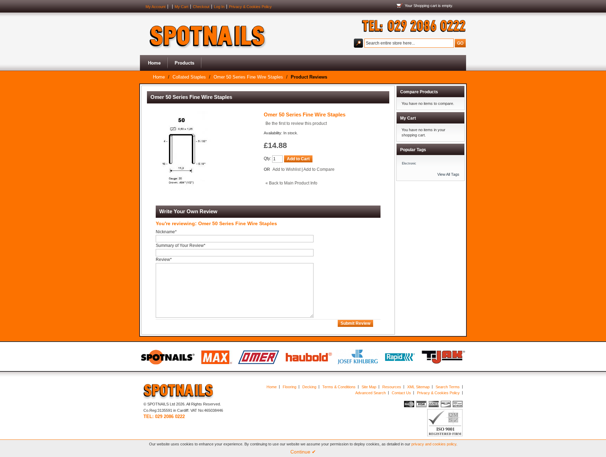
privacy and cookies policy (433, 444)
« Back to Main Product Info (291, 183)
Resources (391, 387)
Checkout (201, 7)
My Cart (181, 7)
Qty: (267, 158)
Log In (219, 7)
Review (164, 259)
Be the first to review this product (296, 123)
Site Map (369, 387)
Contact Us (401, 393)
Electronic (409, 163)
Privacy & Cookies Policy (250, 7)
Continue (303, 452)
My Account (156, 7)
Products (184, 63)
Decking (309, 387)
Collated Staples (189, 77)
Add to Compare (319, 169)
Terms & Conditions (339, 387)
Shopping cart (425, 6)
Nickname (166, 231)
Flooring (289, 387)
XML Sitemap (418, 387)
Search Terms (448, 387)
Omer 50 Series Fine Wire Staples (248, 77)
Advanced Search (370, 393)
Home (154, 63)
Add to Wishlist (286, 169)
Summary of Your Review (181, 245)
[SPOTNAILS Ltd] (204, 34)
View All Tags (448, 174)
